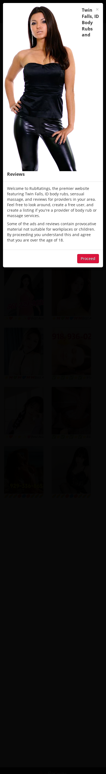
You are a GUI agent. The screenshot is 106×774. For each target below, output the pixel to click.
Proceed (88, 258)
